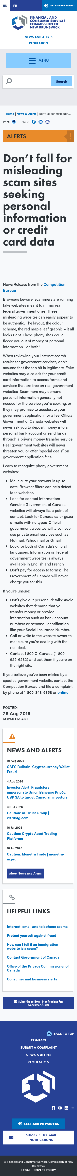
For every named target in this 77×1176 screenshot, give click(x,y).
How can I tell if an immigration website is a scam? (32, 946)
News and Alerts (39, 37)
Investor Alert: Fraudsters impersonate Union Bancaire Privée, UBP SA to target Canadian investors (37, 792)
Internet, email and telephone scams (37, 926)
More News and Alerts (25, 873)
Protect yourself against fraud (31, 935)
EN (5, 5)
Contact (38, 1040)
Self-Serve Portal (62, 5)
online (63, 692)
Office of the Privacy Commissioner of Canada (38, 968)
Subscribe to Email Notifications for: (40, 1003)
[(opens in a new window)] (33, 121)
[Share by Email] (47, 121)
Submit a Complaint (38, 1047)
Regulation (38, 43)
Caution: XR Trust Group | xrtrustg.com (28, 815)
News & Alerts (26, 113)
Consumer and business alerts (32, 978)
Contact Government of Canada (33, 957)
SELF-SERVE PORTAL (41, 1123)
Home (10, 113)
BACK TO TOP (63, 1033)
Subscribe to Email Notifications (41, 1137)
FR (15, 5)
